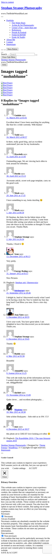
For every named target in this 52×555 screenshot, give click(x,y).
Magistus (18, 410)
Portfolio (10, 20)
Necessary (8, 516)
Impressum (11, 44)
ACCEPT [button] (33, 468)
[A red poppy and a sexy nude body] (7, 83)
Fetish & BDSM (19, 35)
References (16, 30)
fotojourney (19, 290)
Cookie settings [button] (19, 468)
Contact (9, 42)
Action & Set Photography (23, 25)
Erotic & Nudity (18, 37)
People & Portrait (19, 32)
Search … (5, 54)
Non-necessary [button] (7, 533)
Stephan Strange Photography (21, 8)
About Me (10, 39)
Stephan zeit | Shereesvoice (26, 282)
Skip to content (7, 2)
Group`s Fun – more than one (24, 27)
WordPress (13, 448)
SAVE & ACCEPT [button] (9, 553)
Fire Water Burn (18, 23)
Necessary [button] (5, 514)
